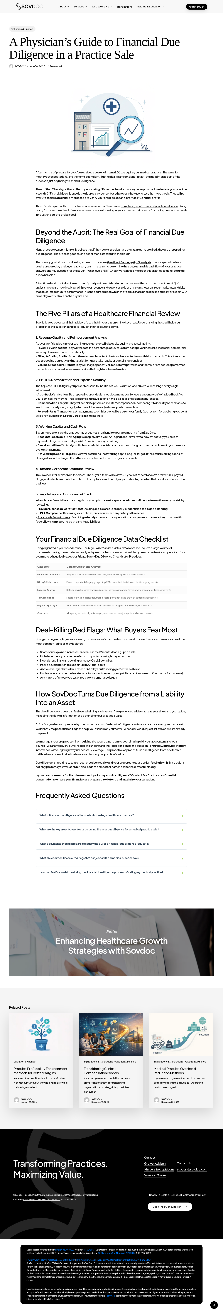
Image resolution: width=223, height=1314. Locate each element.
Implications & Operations (98, 1061)
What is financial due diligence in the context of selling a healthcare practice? (86, 815)
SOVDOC (20, 66)
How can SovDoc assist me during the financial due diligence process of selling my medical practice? (101, 872)
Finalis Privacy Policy (36, 1259)
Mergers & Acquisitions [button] (159, 1169)
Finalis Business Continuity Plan (60, 1259)
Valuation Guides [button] (155, 1175)
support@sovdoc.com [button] (192, 1169)
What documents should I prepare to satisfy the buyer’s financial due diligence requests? (94, 843)
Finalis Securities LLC (64, 1249)
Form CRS (110, 1295)
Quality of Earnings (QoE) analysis (129, 262)
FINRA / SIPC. (89, 1249)
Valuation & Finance (22, 29)
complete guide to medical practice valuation (149, 206)
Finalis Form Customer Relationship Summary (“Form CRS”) (124, 1259)
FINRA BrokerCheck (85, 1259)
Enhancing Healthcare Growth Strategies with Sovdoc (111, 942)
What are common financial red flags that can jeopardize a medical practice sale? (89, 858)
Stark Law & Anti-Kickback (53, 517)
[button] (170, 1206)
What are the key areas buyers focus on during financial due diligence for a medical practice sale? (99, 829)
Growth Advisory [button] (155, 1163)
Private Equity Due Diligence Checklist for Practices (109, 556)
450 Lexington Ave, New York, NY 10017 (41, 1199)
